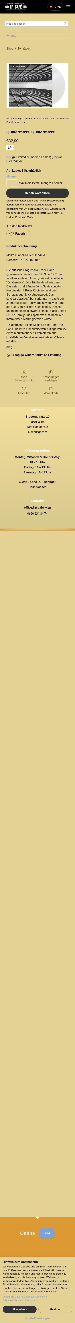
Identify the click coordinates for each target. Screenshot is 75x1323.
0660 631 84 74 (37, 513)
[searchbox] (36, 24)
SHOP (47, 1233)
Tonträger (24, 48)
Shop (9, 48)
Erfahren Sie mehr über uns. (19, 1300)
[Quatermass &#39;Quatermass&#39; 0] (37, 85)
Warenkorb (51, 393)
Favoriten (24, 393)
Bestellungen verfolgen (51, 378)
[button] (68, 7)
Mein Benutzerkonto (24, 378)
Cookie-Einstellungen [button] (37, 1318)
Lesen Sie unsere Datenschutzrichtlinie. (25, 1296)
